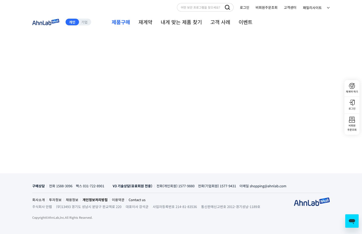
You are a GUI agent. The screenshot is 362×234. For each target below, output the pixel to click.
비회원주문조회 (267, 7)
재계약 (145, 22)
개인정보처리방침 (95, 199)
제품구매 (121, 22)
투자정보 (55, 199)
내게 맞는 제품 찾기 (181, 22)
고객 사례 (220, 22)
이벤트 (245, 22)
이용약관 (118, 199)
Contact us (137, 199)
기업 (84, 22)
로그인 (244, 7)
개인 (72, 22)
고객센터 (290, 7)
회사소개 (38, 199)
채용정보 (72, 199)
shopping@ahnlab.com (268, 185)
